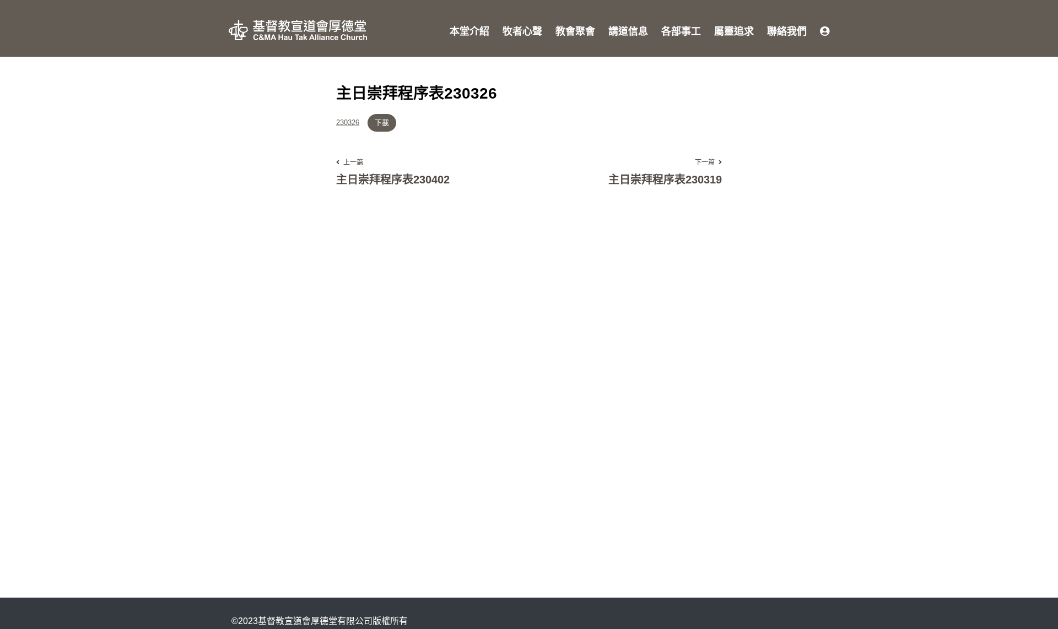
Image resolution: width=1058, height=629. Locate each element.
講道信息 (628, 31)
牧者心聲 (522, 31)
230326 (347, 123)
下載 (382, 122)
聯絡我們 (787, 31)
